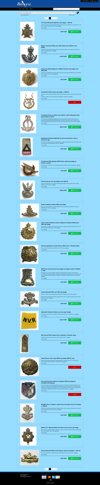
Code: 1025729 (44, 432)
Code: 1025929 (44, 98)
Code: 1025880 (44, 186)
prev (45, 18)
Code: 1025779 (44, 339)
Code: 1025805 (44, 278)
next (56, 18)
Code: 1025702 (44, 454)
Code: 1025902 (44, 145)
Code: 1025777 (44, 363)
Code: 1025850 (44, 209)
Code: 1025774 (44, 390)
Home (20, 8)
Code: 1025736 (44, 411)
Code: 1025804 (44, 299)
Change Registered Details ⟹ (26, 476)
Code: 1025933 (44, 75)
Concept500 (51, 482)
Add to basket (75, 31)
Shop (23, 8)
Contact (31, 8)
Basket (27, 8)
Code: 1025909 (44, 123)
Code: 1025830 (44, 229)
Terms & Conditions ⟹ (24, 474)
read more (59, 26)
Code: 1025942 (44, 52)
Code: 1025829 (44, 249)
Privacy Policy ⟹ (23, 475)
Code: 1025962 (44, 27)
